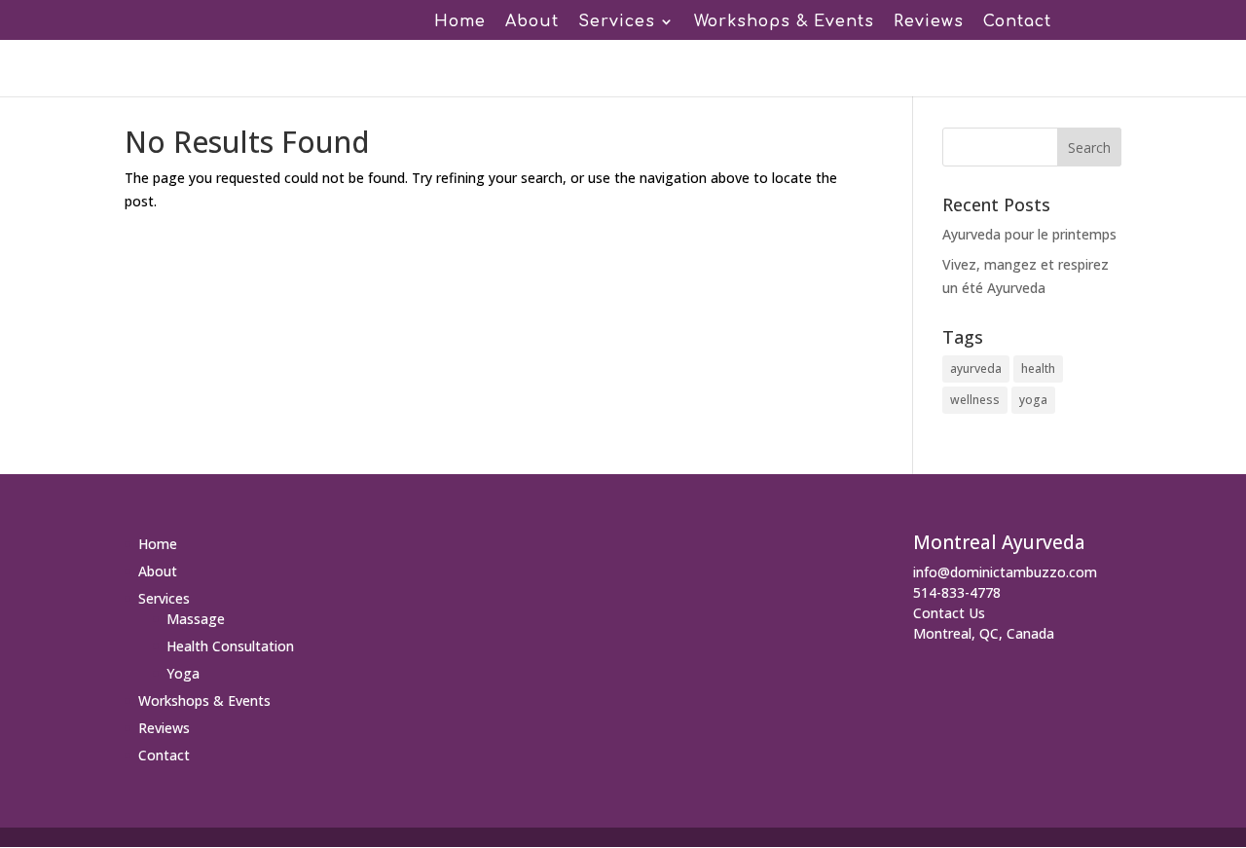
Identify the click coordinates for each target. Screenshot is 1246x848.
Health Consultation (230, 646)
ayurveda (976, 368)
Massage (195, 618)
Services (616, 22)
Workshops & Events (784, 22)
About (532, 22)
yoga (1033, 399)
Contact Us (949, 613)
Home (460, 22)
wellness (975, 399)
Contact (1017, 22)
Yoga (183, 673)
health (1038, 368)
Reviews (929, 22)
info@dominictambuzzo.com (1005, 572)
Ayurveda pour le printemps (1029, 234)
